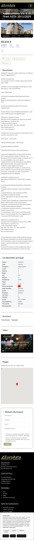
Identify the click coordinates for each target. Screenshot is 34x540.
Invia (7, 444)
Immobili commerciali (9, 497)
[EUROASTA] (8, 5)
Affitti (4, 496)
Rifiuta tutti (13, 535)
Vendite (5, 494)
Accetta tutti (5, 535)
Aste (4, 492)
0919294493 (7, 477)
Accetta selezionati (21, 535)
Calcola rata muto (8, 509)
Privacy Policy (26, 435)
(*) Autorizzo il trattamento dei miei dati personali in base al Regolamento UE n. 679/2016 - (17, 434)
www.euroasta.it (5, 483)
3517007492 (11, 479)
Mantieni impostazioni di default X (24, 514)
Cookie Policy (6, 527)
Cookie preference (19, 525)
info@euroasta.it (5, 481)
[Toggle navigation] (30, 5)
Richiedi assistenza (8, 507)
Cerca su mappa (7, 511)
